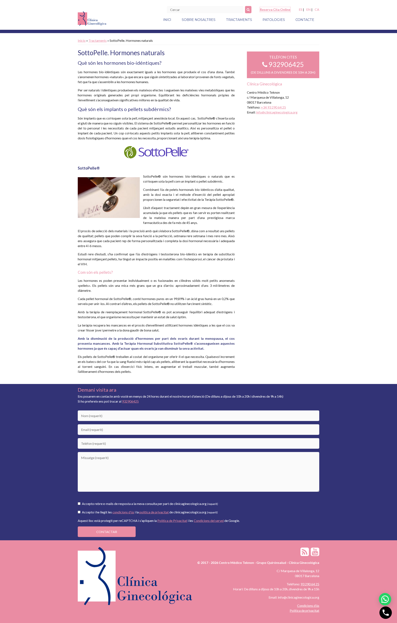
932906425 (285, 64)
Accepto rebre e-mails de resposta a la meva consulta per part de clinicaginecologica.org (149, 504)
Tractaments (239, 20)
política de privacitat (154, 512)
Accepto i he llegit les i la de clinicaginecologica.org (149, 512)
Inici (167, 20)
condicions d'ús (123, 512)
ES (300, 9)
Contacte (304, 20)
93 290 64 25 (310, 584)
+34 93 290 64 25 (273, 107)
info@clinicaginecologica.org (277, 112)
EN (308, 9)
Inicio (82, 40)
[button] (385, 599)
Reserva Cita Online (275, 9)
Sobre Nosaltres (198, 20)
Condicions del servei (209, 521)
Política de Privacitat (172, 521)
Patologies (274, 20)
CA (317, 9)
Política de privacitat (304, 610)
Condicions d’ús (308, 605)
